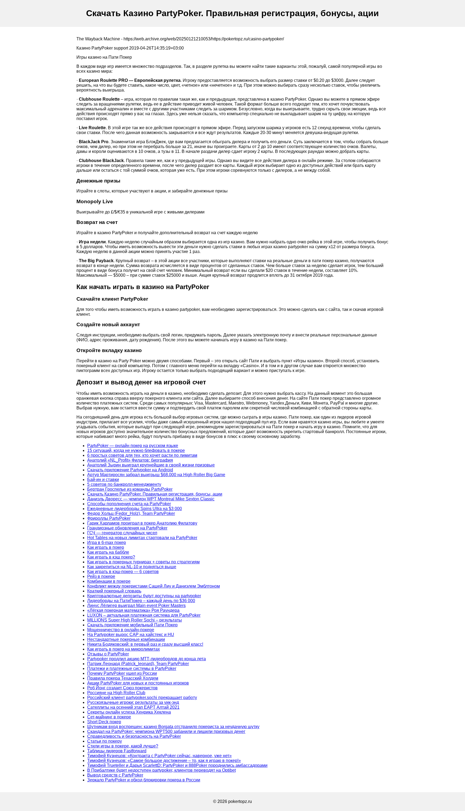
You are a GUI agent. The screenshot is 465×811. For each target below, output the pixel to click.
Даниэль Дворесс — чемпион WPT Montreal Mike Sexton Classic (150, 499)
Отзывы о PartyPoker (108, 654)
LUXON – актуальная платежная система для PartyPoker (143, 615)
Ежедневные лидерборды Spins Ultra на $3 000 (134, 508)
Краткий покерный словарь (114, 591)
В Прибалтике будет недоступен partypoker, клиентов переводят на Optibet (161, 770)
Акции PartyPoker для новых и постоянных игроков (138, 683)
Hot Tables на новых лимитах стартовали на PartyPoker (142, 537)
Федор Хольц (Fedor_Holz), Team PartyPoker (131, 513)
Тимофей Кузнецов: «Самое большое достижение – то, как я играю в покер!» (164, 760)
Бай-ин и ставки (103, 479)
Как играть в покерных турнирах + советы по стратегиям (143, 562)
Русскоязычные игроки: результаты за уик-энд (133, 702)
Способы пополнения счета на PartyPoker (129, 503)
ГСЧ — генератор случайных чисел (122, 533)
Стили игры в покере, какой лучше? (122, 746)
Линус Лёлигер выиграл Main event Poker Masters (136, 605)
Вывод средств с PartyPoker (115, 775)
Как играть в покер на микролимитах (123, 649)
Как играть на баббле (108, 552)
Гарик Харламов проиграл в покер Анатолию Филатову (142, 523)
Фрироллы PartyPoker (109, 518)
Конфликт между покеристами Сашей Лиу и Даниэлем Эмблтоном (153, 586)
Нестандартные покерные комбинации (126, 639)
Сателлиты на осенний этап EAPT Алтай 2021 (133, 707)
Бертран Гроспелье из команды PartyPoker (129, 489)
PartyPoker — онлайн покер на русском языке (132, 445)
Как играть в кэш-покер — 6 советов (123, 571)
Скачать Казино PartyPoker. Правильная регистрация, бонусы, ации (154, 494)
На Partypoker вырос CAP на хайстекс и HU (130, 634)
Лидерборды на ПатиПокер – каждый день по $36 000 (141, 600)
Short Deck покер (104, 721)
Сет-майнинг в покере (109, 717)
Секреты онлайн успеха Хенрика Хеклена (129, 712)
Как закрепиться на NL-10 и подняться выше (131, 566)
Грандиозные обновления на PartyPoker (127, 528)
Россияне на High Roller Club (116, 692)
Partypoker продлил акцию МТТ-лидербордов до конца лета (146, 658)
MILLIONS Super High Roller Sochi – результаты (134, 620)
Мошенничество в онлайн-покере (120, 629)
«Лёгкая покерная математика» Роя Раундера (133, 610)
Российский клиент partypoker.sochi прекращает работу (142, 697)
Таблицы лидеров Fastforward (116, 751)
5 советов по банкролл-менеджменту (124, 484)
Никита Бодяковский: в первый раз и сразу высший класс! (145, 644)
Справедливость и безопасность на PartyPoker (134, 736)
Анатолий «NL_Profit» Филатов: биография (130, 460)
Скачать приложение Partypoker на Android (130, 470)
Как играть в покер (105, 547)
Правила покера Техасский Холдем (122, 678)
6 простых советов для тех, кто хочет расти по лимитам (142, 455)
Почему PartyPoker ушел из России (122, 673)
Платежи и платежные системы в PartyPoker (131, 668)
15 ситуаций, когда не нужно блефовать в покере (136, 450)
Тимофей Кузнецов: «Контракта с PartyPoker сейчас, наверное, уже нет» (159, 755)
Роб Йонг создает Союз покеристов (122, 688)
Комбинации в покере (109, 581)
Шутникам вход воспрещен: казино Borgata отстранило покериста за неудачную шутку (173, 726)
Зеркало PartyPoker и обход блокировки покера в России (143, 780)
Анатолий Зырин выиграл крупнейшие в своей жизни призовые (151, 465)
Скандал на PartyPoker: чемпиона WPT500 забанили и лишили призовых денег (166, 731)
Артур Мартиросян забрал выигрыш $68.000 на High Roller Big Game (156, 474)
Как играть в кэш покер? (111, 557)
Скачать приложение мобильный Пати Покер (132, 625)
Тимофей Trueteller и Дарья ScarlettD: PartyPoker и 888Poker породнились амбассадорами (177, 765)
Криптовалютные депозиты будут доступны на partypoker (144, 596)
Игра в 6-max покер (106, 542)
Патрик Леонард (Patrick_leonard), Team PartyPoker (138, 663)
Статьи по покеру (104, 741)
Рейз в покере (101, 576)
